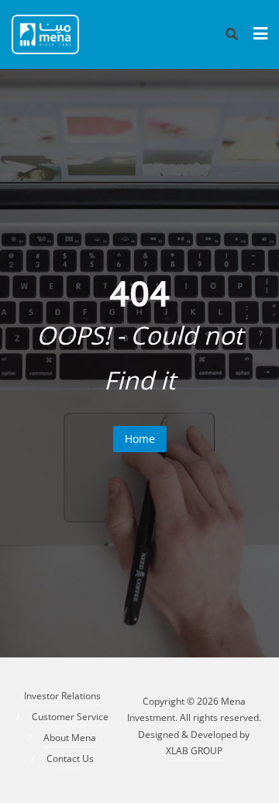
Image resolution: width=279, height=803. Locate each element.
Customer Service (70, 716)
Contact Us (70, 758)
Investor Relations (62, 695)
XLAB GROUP (194, 750)
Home (140, 438)
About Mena (69, 737)
